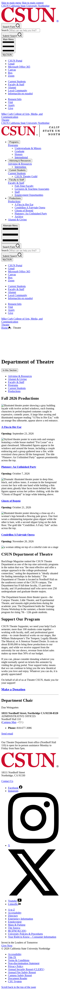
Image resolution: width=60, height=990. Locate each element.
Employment (15, 921)
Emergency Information (20, 918)
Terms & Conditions (18, 960)
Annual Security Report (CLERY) (26, 969)
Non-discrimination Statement (23, 963)
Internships (20, 166)
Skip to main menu (11, 2)
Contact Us (7, 781)
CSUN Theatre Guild (26, 176)
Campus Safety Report (20, 975)
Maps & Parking (16, 924)
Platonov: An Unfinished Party (31, 213)
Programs (14, 142)
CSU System (15, 981)
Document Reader (17, 978)
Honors (18, 154)
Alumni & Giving (17, 219)
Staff (17, 192)
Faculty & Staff (16, 84)
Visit (10, 102)
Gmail (11, 63)
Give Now (6, 945)
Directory (13, 915)
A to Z (11, 909)
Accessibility (15, 912)
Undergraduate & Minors (28, 148)
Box (10, 72)
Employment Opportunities (29, 195)
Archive (19, 216)
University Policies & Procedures (25, 933)
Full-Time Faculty (24, 186)
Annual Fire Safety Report (22, 972)
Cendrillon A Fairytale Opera (30, 207)
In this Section (10, 370)
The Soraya (14, 927)
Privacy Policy (15, 966)
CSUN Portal (15, 60)
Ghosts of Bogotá (24, 210)
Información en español (20, 93)
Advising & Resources (20, 160)
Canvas (12, 69)
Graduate (19, 151)
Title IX (12, 957)
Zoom (11, 75)
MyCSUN (7, 55)
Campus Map (9, 722)
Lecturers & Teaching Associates (32, 189)
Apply (11, 105)
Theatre (5, 120)
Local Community (17, 90)
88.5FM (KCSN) (17, 930)
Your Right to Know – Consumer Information (32, 936)
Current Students (17, 81)
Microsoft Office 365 (19, 66)
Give (10, 108)
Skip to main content (33, 2)
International (21, 157)
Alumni (12, 87)
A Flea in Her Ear (24, 204)
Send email (7, 733)
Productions (15, 198)
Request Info (15, 99)
